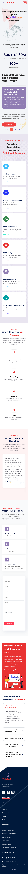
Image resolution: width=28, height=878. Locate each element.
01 (8, 182)
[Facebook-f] (11, 129)
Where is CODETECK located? (14, 738)
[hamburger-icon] (25, 2)
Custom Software (9, 174)
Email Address (10, 533)
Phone (7, 549)
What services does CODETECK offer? (11, 707)
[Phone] (7, 544)
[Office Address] (7, 559)
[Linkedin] (19, 129)
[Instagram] (15, 129)
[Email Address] (7, 529)
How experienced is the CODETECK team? (12, 731)
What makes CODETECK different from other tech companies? (13, 754)
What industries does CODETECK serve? (11, 745)
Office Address (10, 564)
